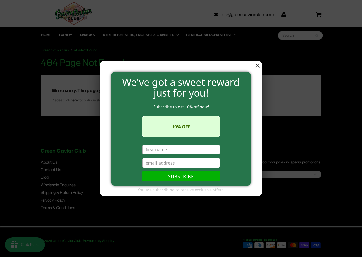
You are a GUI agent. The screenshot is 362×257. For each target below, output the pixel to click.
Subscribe (181, 176)
